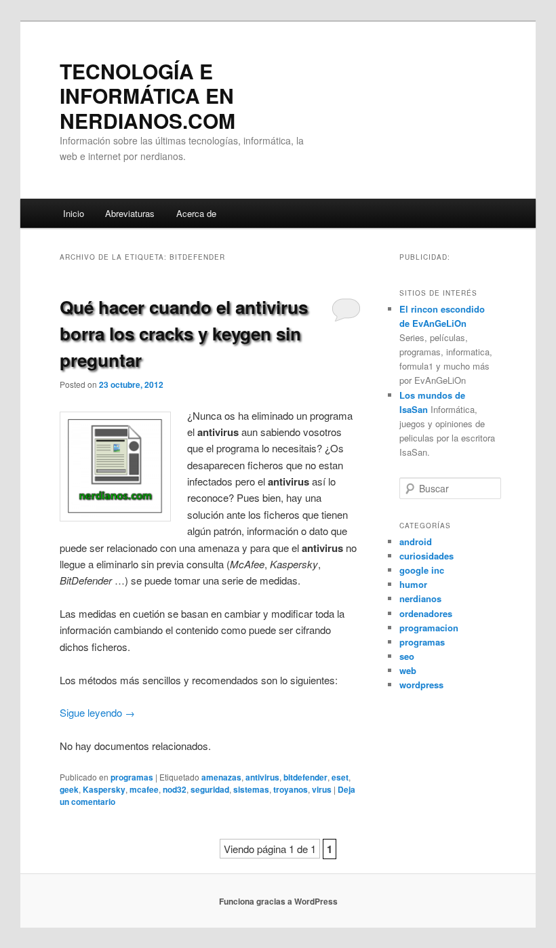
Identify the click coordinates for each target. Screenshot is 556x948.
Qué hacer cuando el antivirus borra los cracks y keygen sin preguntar (184, 333)
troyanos (290, 789)
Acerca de (196, 213)
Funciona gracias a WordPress (278, 901)
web (407, 670)
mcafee (144, 789)
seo (406, 656)
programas (132, 777)
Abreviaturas (130, 213)
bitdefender (305, 777)
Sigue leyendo (97, 712)
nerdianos (420, 598)
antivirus (262, 777)
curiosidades (426, 555)
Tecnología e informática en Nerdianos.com (147, 95)
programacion (428, 627)
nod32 (174, 789)
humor (413, 584)
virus (322, 789)
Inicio (73, 213)
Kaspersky (104, 789)
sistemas (251, 789)
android (415, 541)
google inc (421, 570)
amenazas (221, 777)
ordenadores (425, 613)
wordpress (421, 684)
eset (340, 777)
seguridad (210, 789)
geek (69, 789)
